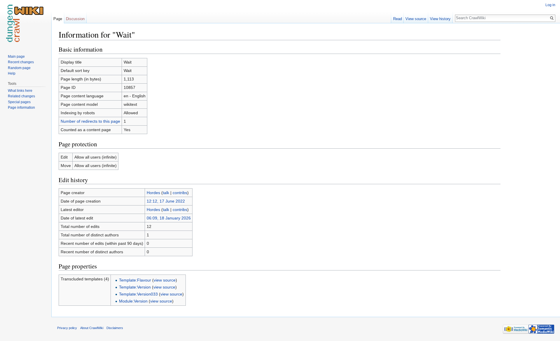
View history (440, 19)
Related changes (21, 96)
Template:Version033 (138, 294)
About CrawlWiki (91, 328)
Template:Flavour (135, 280)
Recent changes (21, 62)
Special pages (19, 102)
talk (166, 192)
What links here (20, 91)
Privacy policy (67, 328)
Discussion (75, 19)
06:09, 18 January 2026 (169, 218)
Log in (550, 5)
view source (165, 280)
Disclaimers (114, 328)
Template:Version (135, 287)
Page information (21, 108)
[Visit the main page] (25, 23)
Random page (19, 68)
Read (397, 19)
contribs (180, 192)
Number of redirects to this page (90, 121)
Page (57, 19)
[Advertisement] (529, 116)
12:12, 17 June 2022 (166, 201)
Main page (16, 57)
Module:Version (133, 301)
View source (415, 19)
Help (11, 73)
